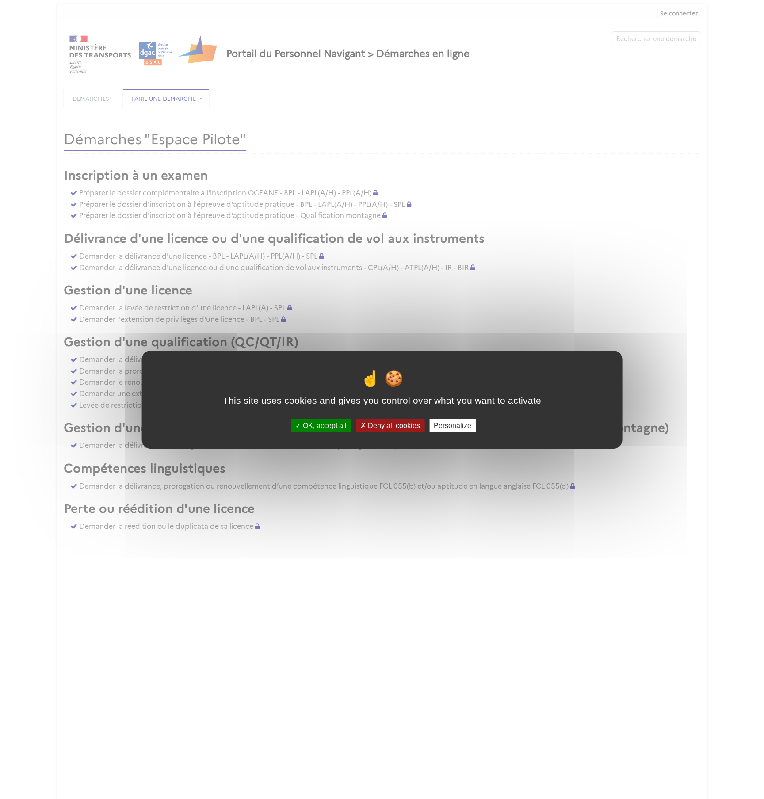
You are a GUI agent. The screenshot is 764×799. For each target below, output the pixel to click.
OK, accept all (324, 425)
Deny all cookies (393, 425)
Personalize (452, 425)
